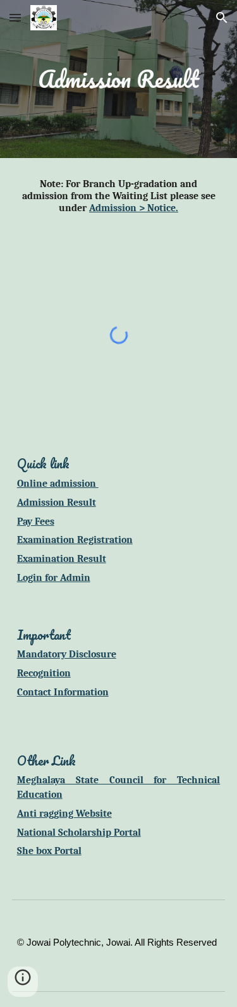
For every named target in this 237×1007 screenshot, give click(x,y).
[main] (119, 79)
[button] (15, 17)
